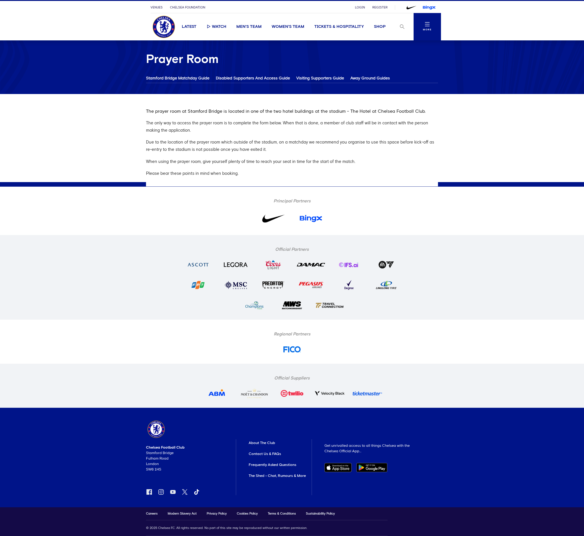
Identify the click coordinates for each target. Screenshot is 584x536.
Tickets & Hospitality (339, 27)
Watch (219, 27)
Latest (189, 27)
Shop (380, 27)
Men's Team (249, 27)
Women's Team (288, 27)
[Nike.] (411, 7)
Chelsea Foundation (187, 7)
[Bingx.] (429, 7)
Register (380, 7)
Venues (157, 7)
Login (360, 7)
